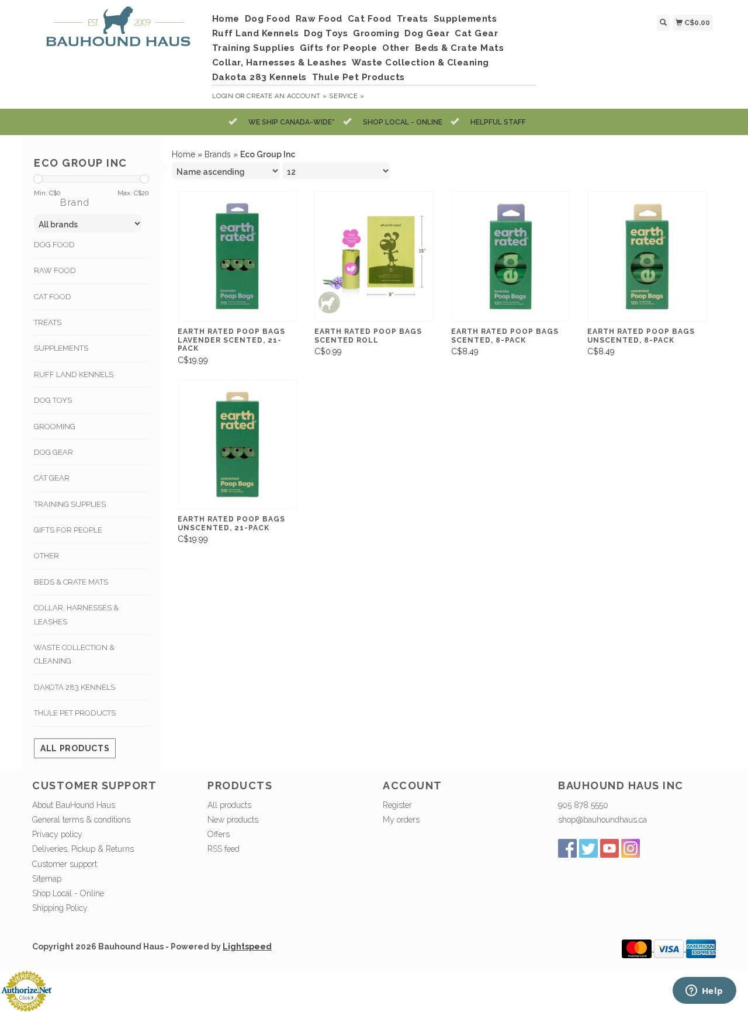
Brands (218, 154)
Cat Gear (476, 33)
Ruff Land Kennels (255, 33)
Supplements (465, 18)
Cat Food (370, 18)
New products (232, 819)
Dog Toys (326, 33)
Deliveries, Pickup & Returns (83, 849)
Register (397, 805)
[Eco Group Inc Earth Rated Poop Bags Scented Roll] (374, 256)
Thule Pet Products (358, 77)
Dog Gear (426, 33)
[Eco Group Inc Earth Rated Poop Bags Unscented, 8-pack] (647, 256)
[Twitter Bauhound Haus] (588, 848)
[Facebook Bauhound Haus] (567, 848)
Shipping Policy (60, 908)
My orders (401, 819)
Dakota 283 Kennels (259, 77)
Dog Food (267, 18)
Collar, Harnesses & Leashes (279, 62)
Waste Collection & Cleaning (420, 62)
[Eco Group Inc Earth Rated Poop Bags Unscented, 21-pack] (237, 444)
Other (396, 48)
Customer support (64, 864)
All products (74, 748)
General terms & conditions (81, 819)
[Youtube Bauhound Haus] (609, 848)
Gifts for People (338, 48)
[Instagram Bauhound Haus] (630, 848)
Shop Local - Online (68, 893)
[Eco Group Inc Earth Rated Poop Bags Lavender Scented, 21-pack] (237, 256)
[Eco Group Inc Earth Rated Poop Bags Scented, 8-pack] (511, 256)
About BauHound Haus (73, 805)
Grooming (376, 33)
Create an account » (287, 96)
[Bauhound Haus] (118, 31)
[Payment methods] (638, 948)
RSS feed (223, 849)
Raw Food (319, 18)
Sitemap (46, 878)
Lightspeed (247, 946)
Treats (412, 18)
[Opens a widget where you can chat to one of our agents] (704, 991)
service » (346, 96)
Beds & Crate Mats (459, 48)
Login (223, 96)
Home (226, 18)
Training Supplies (253, 48)
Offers (218, 834)
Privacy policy (57, 834)
